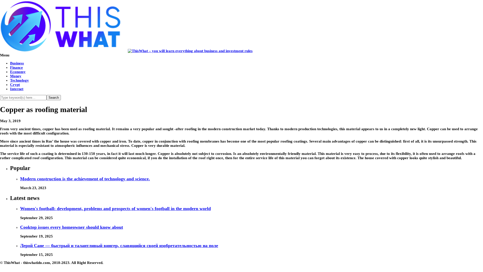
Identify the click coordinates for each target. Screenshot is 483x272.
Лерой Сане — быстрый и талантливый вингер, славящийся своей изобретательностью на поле (119, 245)
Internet (16, 89)
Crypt (15, 85)
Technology (19, 80)
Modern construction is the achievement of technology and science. (85, 178)
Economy (18, 72)
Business (17, 63)
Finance (16, 67)
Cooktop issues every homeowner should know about (71, 227)
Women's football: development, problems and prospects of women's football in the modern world (115, 208)
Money (15, 76)
